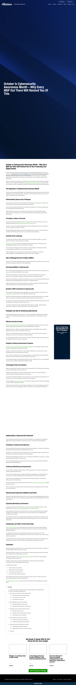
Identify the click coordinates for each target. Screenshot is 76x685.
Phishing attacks (38, 202)
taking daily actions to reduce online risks (27, 223)
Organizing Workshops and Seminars (19, 626)
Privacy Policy (59, 679)
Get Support (61, 1)
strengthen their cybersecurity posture (33, 182)
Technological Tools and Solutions (18, 615)
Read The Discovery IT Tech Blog (38, 670)
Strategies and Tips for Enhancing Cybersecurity (18, 608)
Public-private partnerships (11, 527)
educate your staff (32, 279)
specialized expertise (10, 293)
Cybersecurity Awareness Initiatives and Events (18, 624)
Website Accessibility (67, 679)
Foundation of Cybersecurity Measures (19, 619)
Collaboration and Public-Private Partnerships (20, 628)
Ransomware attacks (10, 243)
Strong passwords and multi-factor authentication (16, 325)
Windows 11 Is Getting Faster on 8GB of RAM (17, 656)
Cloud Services (59, 4)
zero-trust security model (20, 381)
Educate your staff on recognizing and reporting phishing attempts (19, 346)
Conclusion (11, 631)
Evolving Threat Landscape (17, 599)
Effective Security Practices (17, 610)
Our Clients (69, 4)
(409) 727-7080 (38, 683)
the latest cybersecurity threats (26, 556)
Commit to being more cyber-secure (13, 580)
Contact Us (69, 1)
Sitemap (54, 679)
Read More (11, 665)
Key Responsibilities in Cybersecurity (19, 604)
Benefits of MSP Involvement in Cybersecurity (20, 606)
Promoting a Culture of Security (17, 597)
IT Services (54, 4)
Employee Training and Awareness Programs (20, 613)
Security (65, 4)
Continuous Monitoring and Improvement (19, 621)
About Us (49, 4)
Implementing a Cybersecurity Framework (17, 617)
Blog (73, 4)
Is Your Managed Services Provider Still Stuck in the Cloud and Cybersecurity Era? (37, 657)
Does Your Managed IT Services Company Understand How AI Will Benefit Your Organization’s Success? (57, 659)
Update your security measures (38, 482)
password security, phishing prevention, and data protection (26, 508)
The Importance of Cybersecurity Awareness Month (19, 593)
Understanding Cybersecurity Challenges (19, 595)
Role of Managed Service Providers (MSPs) (17, 602)
